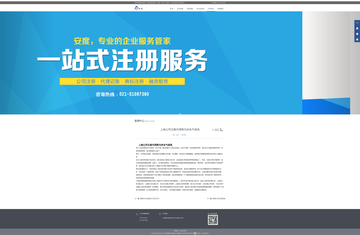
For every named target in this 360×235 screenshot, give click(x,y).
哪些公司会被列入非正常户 (149, 198)
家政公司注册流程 (219, 198)
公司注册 (180, 8)
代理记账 (190, 8)
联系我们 (221, 8)
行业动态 (211, 8)
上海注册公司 (205, 233)
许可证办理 (200, 8)
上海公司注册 (182, 230)
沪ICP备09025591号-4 (188, 233)
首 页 (171, 8)
